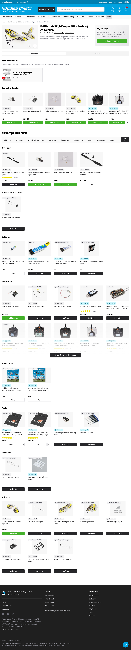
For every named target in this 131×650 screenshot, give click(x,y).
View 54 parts (59, 33)
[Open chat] (126, 645)
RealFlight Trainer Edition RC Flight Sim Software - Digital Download (38, 389)
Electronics (65, 140)
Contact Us (103, 2)
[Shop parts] (127, 122)
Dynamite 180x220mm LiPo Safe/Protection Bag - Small (12, 434)
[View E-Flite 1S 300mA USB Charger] (91, 293)
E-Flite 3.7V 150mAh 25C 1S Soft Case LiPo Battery (13, 263)
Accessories (78, 140)
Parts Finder (50, 595)
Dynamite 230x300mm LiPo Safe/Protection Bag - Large (38, 434)
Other (112, 140)
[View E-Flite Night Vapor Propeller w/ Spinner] (13, 159)
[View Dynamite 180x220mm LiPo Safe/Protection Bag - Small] (13, 419)
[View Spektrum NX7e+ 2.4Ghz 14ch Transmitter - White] (119, 99)
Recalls (92, 615)
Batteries (52, 140)
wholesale (66, 611)
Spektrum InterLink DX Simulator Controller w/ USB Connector (98, 112)
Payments (93, 609)
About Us (5, 609)
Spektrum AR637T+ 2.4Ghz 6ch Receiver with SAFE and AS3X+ (117, 307)
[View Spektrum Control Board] (33, 99)
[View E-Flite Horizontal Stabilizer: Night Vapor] (76, 99)
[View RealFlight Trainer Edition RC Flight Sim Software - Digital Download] (39, 375)
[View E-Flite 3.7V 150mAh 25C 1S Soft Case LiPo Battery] (13, 248)
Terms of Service (53, 645)
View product (69, 33)
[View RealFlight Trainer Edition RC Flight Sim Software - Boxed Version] (13, 375)
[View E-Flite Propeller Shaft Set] (55, 99)
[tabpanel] (65, 69)
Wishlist (126, 2)
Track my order (95, 602)
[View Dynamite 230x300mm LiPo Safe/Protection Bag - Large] (39, 419)
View (92, 184)
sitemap (18, 640)
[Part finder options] (53, 9)
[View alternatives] (23, 444)
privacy (4, 640)
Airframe (7, 140)
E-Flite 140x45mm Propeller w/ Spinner (91, 174)
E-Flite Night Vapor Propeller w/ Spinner (13, 174)
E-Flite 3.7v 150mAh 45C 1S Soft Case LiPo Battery (39, 263)
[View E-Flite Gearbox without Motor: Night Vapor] (12, 99)
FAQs (4, 602)
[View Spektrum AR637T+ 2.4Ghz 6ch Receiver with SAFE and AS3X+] (117, 293)
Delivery (92, 599)
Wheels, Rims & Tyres (36, 140)
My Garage (118, 2)
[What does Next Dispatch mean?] (27, 2)
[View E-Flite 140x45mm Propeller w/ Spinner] (91, 159)
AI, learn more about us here (10, 630)
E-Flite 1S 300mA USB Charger (90, 306)
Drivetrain (19, 140)
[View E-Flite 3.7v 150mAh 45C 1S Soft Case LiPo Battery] (39, 248)
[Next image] (35, 46)
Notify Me (13, 184)
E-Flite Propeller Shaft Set (54, 111)
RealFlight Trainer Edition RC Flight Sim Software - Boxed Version (12, 389)
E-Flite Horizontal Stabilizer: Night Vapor (75, 112)
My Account (94, 595)
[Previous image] (29, 46)
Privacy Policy (38, 645)
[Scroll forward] (127, 109)
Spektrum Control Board (32, 111)
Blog (110, 2)
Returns (92, 605)
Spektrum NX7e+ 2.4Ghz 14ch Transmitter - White (118, 112)
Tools (90, 140)
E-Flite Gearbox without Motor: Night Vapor (10, 112)
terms (11, 640)
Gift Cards (49, 605)
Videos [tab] (97, 54)
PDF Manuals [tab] (34, 54)
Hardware (101, 140)
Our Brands (49, 599)
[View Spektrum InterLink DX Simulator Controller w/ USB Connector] (98, 99)
